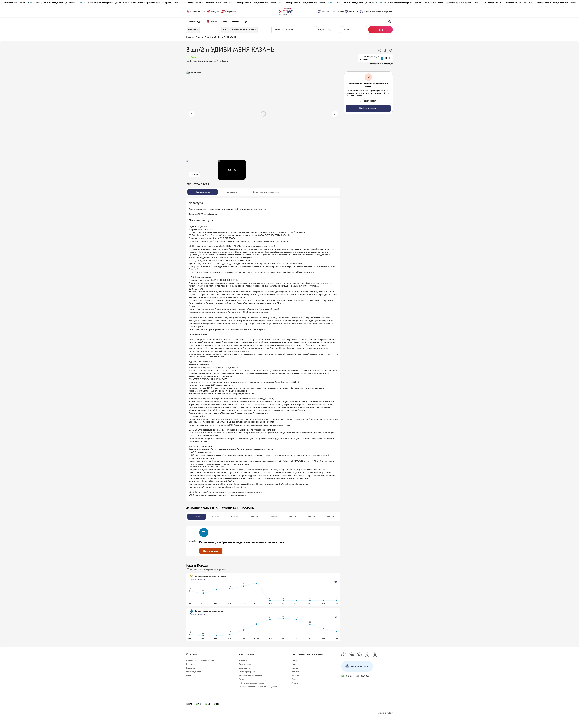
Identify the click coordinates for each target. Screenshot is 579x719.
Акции (241, 679)
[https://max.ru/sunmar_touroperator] (359, 655)
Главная (190, 37)
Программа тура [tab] (203, 192)
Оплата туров (245, 664)
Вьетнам (295, 675)
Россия (199, 37)
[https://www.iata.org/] (189, 704)
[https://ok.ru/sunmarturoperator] (343, 655)
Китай (293, 679)
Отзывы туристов (193, 672)
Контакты (243, 660)
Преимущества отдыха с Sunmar (200, 660)
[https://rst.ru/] (216, 704)
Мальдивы (295, 672)
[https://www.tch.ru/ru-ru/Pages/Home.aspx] (198, 704)
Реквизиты (190, 668)
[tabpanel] (263, 348)
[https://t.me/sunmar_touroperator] (367, 655)
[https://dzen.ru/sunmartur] (375, 655)
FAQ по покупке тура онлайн (251, 683)
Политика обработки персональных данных (258, 687)
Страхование (244, 668)
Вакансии (190, 675)
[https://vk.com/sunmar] (351, 655)
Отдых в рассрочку (247, 672)
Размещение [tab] (231, 192)
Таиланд (294, 668)
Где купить (215, 11)
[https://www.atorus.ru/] (207, 704)
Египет (294, 664)
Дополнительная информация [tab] (266, 192)
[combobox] (258, 29)
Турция (294, 660)
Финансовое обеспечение (250, 675)
